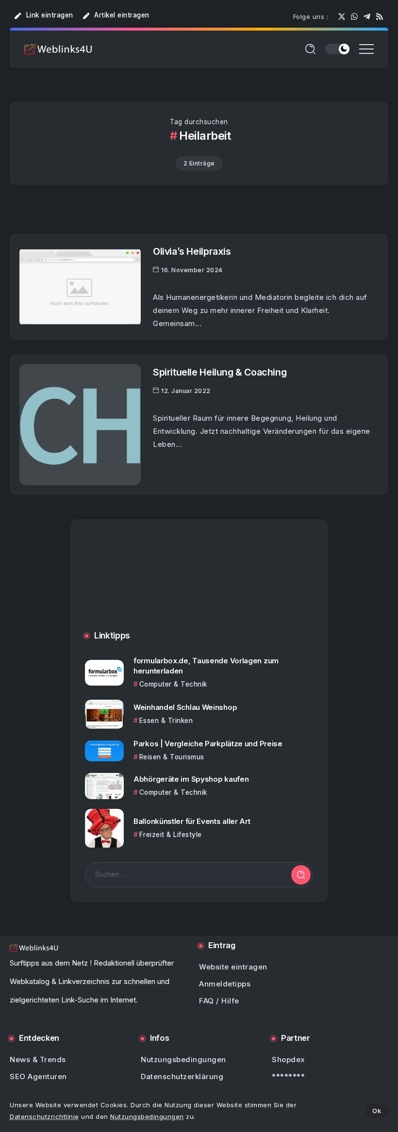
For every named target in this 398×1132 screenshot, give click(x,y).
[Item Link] (80, 287)
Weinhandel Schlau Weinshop (185, 707)
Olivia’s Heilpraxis (192, 251)
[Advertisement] (199, 584)
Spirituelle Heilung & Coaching (219, 372)
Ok (376, 1111)
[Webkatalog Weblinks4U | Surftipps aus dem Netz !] (58, 48)
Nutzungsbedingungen (147, 1116)
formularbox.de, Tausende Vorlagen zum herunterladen (206, 665)
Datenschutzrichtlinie (44, 1116)
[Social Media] (342, 16)
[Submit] (301, 875)
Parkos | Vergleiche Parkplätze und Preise (207, 743)
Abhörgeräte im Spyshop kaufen (191, 779)
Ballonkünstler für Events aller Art (191, 821)
